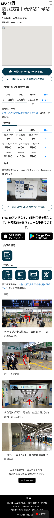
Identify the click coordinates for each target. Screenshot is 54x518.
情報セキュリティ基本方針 (31, 506)
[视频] (30, 498)
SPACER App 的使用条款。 (17, 503)
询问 (41, 510)
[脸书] (24, 498)
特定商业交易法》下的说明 (20, 510)
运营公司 (35, 510)
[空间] (8, 3)
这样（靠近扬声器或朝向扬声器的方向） (21, 112)
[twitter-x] (27, 498)
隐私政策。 (17, 506)
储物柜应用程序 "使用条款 (37, 503)
